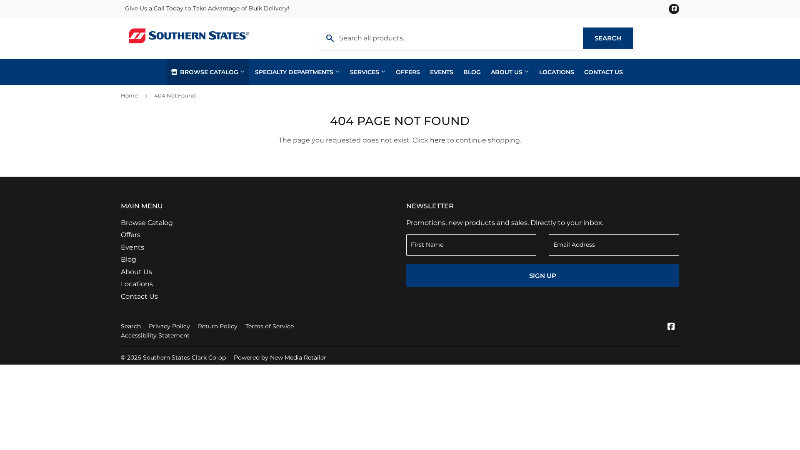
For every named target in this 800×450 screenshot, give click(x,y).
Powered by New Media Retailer (280, 357)
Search (614, 38)
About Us (507, 72)
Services (365, 72)
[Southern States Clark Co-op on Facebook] (671, 327)
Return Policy (218, 326)
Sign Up (542, 276)
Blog (472, 72)
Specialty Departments (295, 72)
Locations (556, 72)
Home (129, 95)
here (437, 140)
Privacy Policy (169, 326)
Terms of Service (269, 326)
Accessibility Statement (155, 335)
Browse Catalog (209, 72)
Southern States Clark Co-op (184, 357)
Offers (408, 72)
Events (441, 72)
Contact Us (603, 72)
